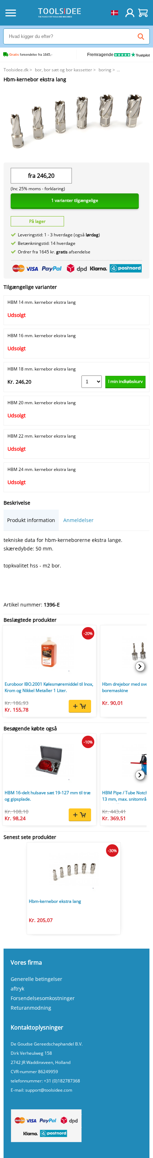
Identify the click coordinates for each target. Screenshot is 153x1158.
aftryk (17, 988)
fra (32, 176)
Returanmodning (31, 1007)
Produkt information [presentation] (31, 520)
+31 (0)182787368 (62, 1081)
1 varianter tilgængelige (74, 200)
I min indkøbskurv (125, 381)
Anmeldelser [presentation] (78, 520)
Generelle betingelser (36, 979)
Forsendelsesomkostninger (43, 998)
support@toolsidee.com (48, 1090)
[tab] (31, 520)
